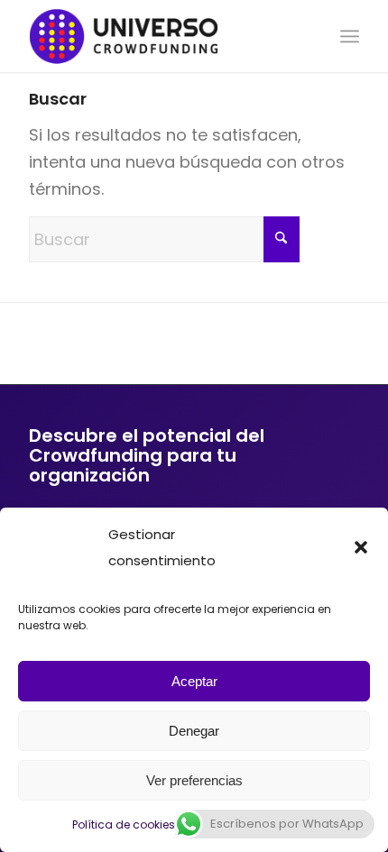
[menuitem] (349, 36)
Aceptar (194, 681)
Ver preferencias (194, 780)
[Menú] (349, 36)
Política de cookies (123, 824)
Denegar (194, 730)
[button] (361, 547)
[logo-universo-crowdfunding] (160, 36)
